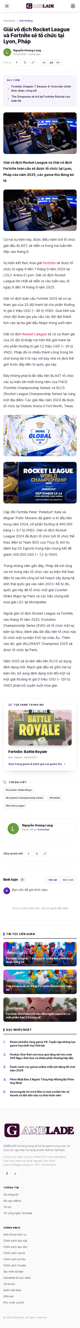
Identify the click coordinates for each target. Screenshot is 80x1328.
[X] (24, 62)
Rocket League (34, 334)
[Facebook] (16, 62)
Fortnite (49, 263)
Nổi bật (53, 879)
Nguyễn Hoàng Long (27, 50)
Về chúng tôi (10, 1194)
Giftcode (8, 1296)
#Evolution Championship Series (24, 797)
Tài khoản (9, 1283)
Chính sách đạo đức (15, 1246)
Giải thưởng (26, 20)
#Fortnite (55, 797)
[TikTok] (15, 1173)
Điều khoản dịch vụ (14, 1234)
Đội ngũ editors (12, 1200)
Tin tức (7, 1207)
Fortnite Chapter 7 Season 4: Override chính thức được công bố (41, 88)
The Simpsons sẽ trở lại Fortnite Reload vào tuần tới (40, 98)
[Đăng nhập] (73, 6)
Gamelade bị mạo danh (17, 1277)
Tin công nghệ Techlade (17, 1213)
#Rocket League (15, 805)
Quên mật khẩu (12, 1290)
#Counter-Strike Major (19, 790)
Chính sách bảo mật (15, 1240)
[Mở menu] (7, 6)
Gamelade (9, 20)
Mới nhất (68, 879)
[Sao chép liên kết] (33, 62)
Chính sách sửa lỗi (14, 1253)
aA (51, 62)
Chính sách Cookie (14, 1265)
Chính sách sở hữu (14, 1259)
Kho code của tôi (13, 1302)
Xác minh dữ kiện (13, 1271)
